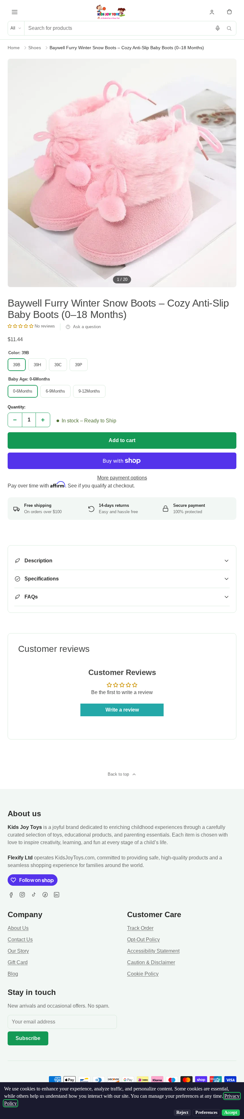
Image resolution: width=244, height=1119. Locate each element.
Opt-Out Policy (143, 939)
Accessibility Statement (153, 951)
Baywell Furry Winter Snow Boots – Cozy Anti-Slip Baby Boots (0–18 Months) (127, 47)
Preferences (206, 1112)
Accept (230, 1112)
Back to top (118, 774)
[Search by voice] (217, 28)
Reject (182, 1112)
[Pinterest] (45, 894)
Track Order (140, 928)
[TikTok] (33, 894)
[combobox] (118, 28)
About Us (18, 928)
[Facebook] (11, 894)
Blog (13, 974)
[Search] (229, 28)
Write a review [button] (122, 709)
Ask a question (87, 326)
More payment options (122, 477)
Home (14, 47)
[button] (21, 326)
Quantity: (16, 407)
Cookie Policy (143, 974)
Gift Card (18, 962)
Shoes (34, 47)
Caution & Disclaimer (151, 962)
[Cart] (229, 12)
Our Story (18, 951)
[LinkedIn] (56, 894)
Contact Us (20, 939)
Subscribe (28, 1038)
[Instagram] (22, 894)
